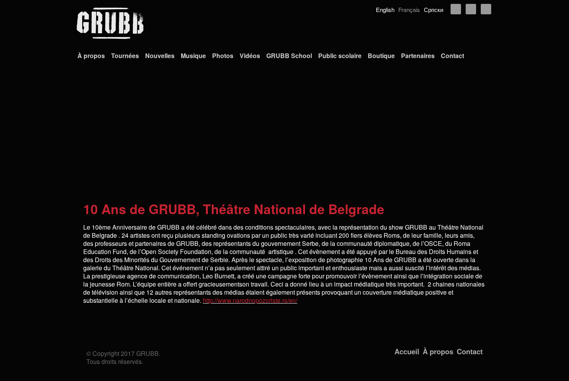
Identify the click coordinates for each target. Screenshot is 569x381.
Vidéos (250, 55)
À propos (91, 55)
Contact (452, 55)
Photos (222, 55)
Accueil (406, 351)
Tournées (125, 55)
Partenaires (418, 55)
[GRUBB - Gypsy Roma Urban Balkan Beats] (284, 23)
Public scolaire (340, 55)
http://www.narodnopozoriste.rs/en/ (250, 300)
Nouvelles (160, 55)
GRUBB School (289, 55)
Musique (193, 55)
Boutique (381, 55)
